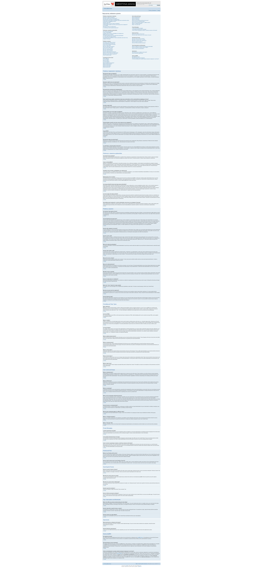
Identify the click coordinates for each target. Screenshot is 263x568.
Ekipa (137, 563)
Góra (105, 79)
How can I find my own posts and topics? (139, 42)
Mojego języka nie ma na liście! (108, 34)
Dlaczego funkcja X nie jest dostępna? (138, 57)
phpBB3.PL (140, 566)
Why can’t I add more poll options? (108, 46)
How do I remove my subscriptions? (138, 48)
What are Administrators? (136, 17)
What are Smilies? (106, 60)
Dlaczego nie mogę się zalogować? (109, 17)
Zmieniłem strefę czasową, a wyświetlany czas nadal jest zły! (113, 33)
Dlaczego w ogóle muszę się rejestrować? (110, 18)
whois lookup (119, 553)
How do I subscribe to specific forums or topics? (140, 47)
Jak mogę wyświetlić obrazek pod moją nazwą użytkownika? (113, 35)
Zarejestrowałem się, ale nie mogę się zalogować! (111, 23)
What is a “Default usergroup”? (137, 23)
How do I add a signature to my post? (109, 44)
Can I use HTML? (106, 59)
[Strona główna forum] (120, 3)
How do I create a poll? (107, 45)
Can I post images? (106, 61)
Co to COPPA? (105, 25)
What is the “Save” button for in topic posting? (110, 52)
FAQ (150, 10)
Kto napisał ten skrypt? (136, 56)
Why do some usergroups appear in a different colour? (141, 22)
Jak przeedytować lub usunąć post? (109, 43)
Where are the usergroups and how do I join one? (140, 20)
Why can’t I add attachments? (108, 49)
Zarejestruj (154, 10)
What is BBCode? (106, 58)
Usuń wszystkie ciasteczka (142, 563)
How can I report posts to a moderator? (109, 51)
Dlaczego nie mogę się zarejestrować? (109, 26)
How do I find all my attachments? (137, 53)
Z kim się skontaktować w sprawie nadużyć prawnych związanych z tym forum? (145, 58)
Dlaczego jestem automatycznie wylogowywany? (111, 19)
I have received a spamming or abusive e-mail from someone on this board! (144, 30)
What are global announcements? (108, 62)
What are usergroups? (136, 19)
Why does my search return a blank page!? (139, 40)
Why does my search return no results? (138, 39)
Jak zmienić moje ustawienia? (108, 31)
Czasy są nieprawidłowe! (107, 32)
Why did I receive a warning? (108, 50)
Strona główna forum (108, 8)
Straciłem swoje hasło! (106, 22)
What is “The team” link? (136, 24)
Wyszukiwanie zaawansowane (155, 6)
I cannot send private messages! (137, 28)
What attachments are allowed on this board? (139, 52)
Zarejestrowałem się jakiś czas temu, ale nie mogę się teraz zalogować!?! (115, 24)
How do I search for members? (137, 41)
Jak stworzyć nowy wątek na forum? (109, 42)
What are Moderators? (136, 18)
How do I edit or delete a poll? (108, 47)
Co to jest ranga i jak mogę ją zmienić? (109, 36)
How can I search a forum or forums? (138, 38)
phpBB (127, 565)
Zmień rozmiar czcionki (159, 8)
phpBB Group (140, 537)
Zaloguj (159, 10)
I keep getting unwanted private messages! (139, 29)
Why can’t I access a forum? (108, 48)
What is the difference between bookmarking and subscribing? (142, 46)
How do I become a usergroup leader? (138, 21)
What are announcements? (107, 63)
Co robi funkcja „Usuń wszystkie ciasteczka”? (110, 27)
